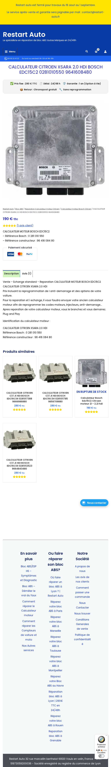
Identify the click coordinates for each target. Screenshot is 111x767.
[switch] (101, 756)
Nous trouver (82, 613)
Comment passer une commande (82, 592)
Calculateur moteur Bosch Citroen (76, 209)
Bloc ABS (19, 209)
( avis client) (25, 225)
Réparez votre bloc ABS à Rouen (55, 720)
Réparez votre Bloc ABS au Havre (55, 681)
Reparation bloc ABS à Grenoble (55, 736)
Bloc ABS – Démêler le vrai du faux (28, 591)
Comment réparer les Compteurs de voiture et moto (29, 630)
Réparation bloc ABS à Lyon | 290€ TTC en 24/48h (55, 701)
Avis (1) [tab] (26, 273)
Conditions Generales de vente (82, 624)
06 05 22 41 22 (13, 58)
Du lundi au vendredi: (30, 58)
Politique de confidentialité (82, 639)
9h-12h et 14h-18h (46, 58)
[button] (87, 52)
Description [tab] (11, 273)
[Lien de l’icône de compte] (105, 51)
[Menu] (106, 736)
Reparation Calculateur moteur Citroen (42, 209)
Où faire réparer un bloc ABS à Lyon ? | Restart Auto (55, 587)
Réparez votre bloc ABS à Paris (55, 606)
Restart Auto (24, 34)
